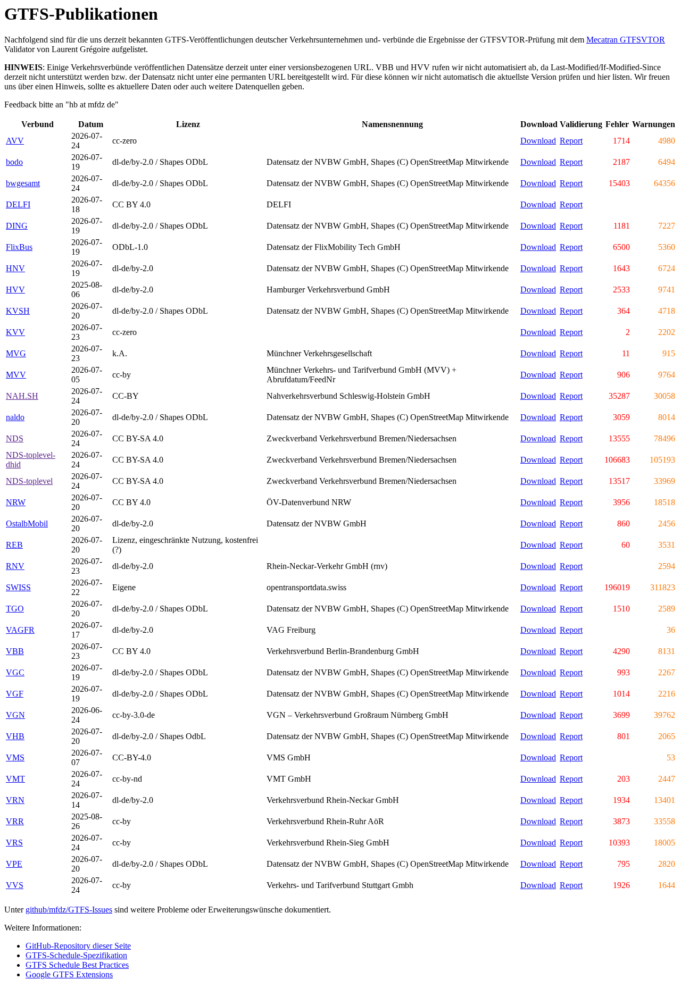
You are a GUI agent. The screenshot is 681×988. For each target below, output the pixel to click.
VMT (15, 778)
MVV (16, 374)
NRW (16, 502)
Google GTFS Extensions (69, 974)
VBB (15, 651)
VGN (15, 714)
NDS (14, 438)
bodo (14, 161)
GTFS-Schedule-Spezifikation (76, 955)
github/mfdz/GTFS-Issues (69, 909)
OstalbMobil (27, 523)
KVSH (18, 310)
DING (17, 225)
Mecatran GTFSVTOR (625, 39)
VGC (15, 672)
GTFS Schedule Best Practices (77, 964)
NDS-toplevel (29, 480)
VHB (15, 736)
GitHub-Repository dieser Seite (78, 945)
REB (14, 544)
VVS (14, 885)
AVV (15, 140)
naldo (15, 417)
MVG (16, 353)
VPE (14, 863)
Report (571, 140)
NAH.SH (22, 395)
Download (538, 140)
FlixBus (19, 247)
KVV (15, 332)
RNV (15, 566)
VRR (15, 821)
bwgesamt (23, 183)
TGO (15, 608)
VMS (15, 757)
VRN (15, 800)
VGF (14, 693)
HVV (15, 289)
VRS (14, 842)
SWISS (18, 587)
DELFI (18, 204)
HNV (15, 268)
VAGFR (20, 629)
